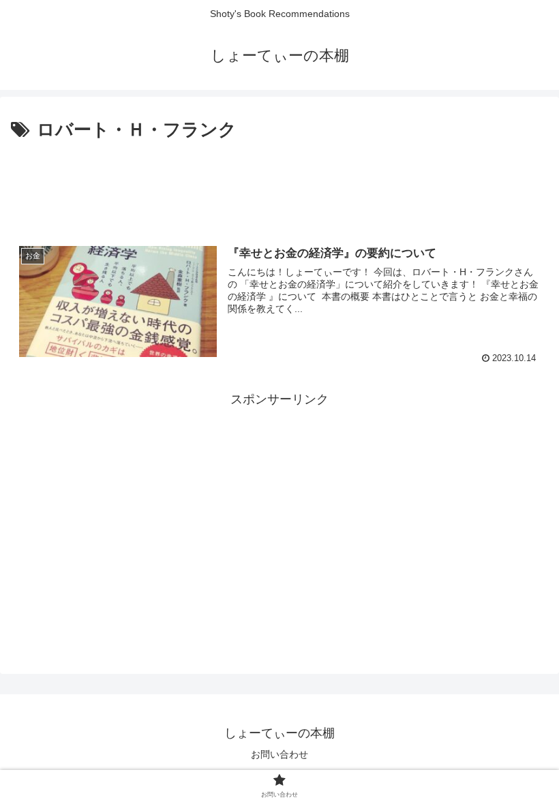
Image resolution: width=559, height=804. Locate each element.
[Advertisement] (279, 182)
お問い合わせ (279, 754)
